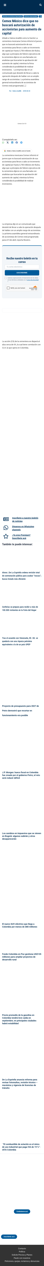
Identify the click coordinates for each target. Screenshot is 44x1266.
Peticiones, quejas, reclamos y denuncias (22, 1261)
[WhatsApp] (3, 142)
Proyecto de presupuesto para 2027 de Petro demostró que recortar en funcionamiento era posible (20, 711)
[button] (40, 5)
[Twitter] (12, 1179)
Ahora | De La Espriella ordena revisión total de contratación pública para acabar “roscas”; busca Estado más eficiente (21, 575)
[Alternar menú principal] (5, 5)
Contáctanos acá (22, 1211)
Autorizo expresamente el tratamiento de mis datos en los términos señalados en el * (23, 280)
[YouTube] (28, 1179)
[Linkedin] (16, 1179)
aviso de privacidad (33, 280)
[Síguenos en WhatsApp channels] (6, 527)
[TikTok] (24, 1179)
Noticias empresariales (30, 16)
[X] (8, 142)
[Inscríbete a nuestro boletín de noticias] (6, 519)
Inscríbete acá (9, 1237)
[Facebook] (17, 142)
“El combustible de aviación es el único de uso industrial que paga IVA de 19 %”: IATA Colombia (21, 1147)
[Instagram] (20, 1179)
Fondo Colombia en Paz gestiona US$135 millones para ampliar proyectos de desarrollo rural (21, 957)
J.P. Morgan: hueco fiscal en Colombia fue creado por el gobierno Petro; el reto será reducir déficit (21, 775)
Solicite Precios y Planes (22, 1255)
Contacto (22, 1248)
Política (22, 1251)
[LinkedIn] (12, 142)
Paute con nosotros (22, 1258)
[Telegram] (21, 142)
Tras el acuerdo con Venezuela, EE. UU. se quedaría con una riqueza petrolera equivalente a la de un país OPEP (20, 641)
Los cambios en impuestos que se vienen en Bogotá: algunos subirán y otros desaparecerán (21, 836)
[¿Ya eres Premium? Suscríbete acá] (6, 536)
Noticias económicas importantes (12, 16)
